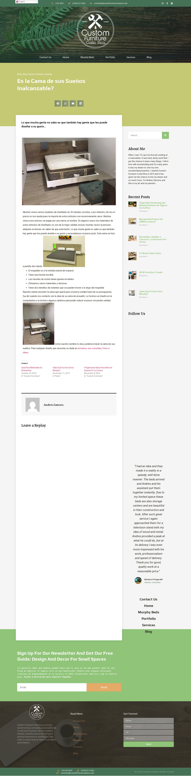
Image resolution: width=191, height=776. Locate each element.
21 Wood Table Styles (150, 253)
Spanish (48, 74)
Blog (149, 57)
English (21, 2)
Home (66, 57)
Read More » (143, 211)
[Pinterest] (172, 3)
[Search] (165, 135)
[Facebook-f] (167, 3)
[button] (58, 103)
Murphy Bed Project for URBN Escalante (151, 220)
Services (131, 57)
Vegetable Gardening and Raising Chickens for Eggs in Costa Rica (153, 205)
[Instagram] (163, 3)
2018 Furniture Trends (150, 272)
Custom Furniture (36, 74)
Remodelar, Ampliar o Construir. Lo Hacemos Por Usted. (153, 239)
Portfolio (110, 57)
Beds (19, 74)
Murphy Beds (87, 57)
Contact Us (45, 57)
